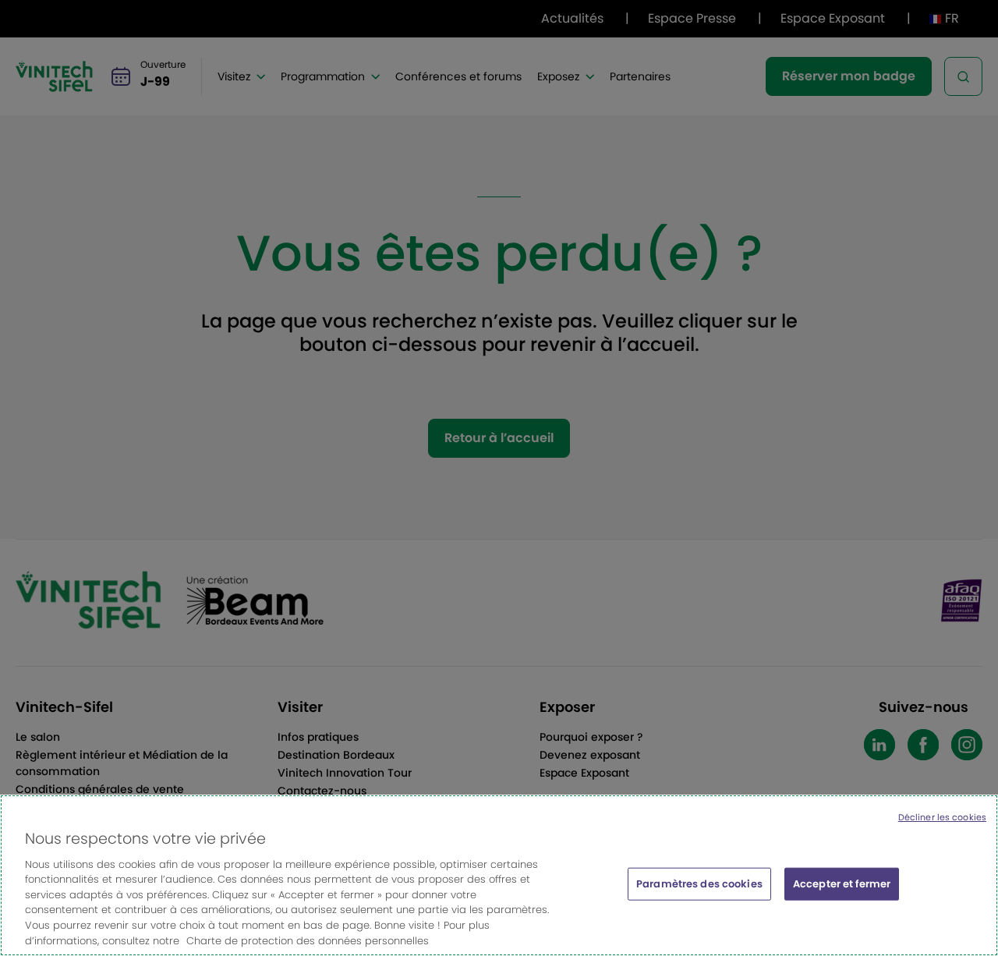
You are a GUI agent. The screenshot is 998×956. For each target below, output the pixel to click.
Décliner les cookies (942, 817)
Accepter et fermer (841, 883)
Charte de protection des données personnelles (307, 940)
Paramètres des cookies (699, 883)
